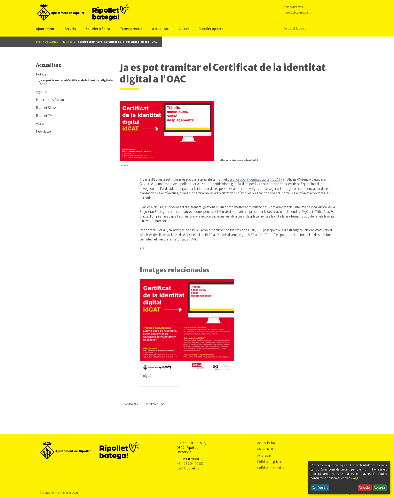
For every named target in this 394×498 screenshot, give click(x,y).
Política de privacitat (271, 462)
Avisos (40, 123)
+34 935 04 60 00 (190, 464)
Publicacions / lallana (50, 100)
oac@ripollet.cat (188, 468)
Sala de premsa (293, 7)
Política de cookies (270, 468)
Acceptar (380, 487)
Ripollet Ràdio (46, 108)
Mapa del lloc (266, 449)
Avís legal (264, 455)
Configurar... (320, 487)
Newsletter (44, 131)
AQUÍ (356, 478)
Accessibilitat (266, 443)
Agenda (41, 92)
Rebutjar (364, 487)
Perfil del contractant (297, 12)
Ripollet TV (44, 116)
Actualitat (51, 42)
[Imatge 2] (187, 326)
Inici (38, 42)
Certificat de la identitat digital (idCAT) (254, 179)
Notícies (67, 42)
